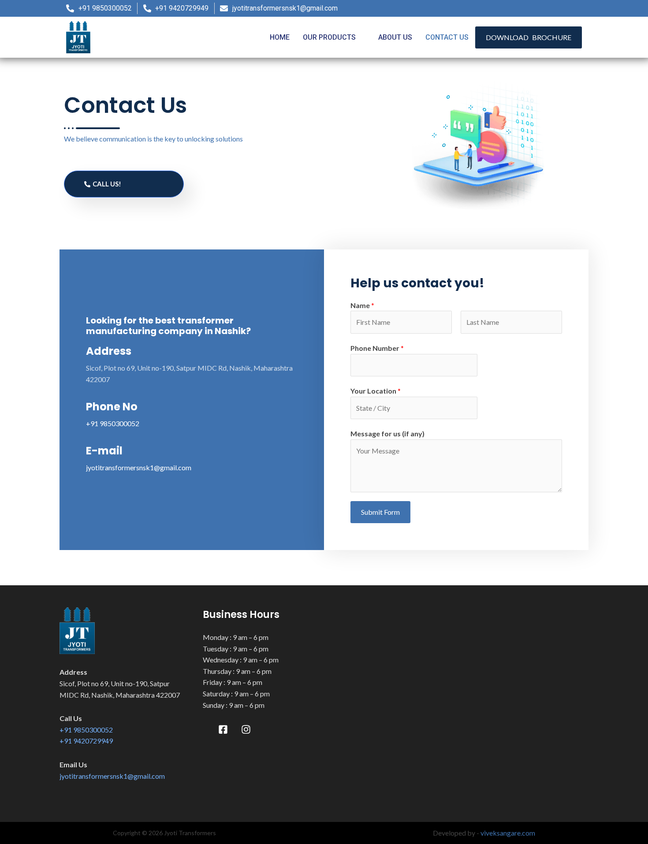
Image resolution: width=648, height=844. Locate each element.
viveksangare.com (507, 833)
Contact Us (447, 37)
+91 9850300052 (112, 423)
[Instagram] (572, 8)
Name (362, 305)
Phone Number (377, 348)
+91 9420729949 (86, 740)
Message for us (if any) (387, 433)
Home (280, 37)
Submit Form (380, 512)
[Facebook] (555, 8)
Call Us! (107, 184)
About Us (395, 37)
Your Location (375, 391)
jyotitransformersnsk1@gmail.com (138, 467)
